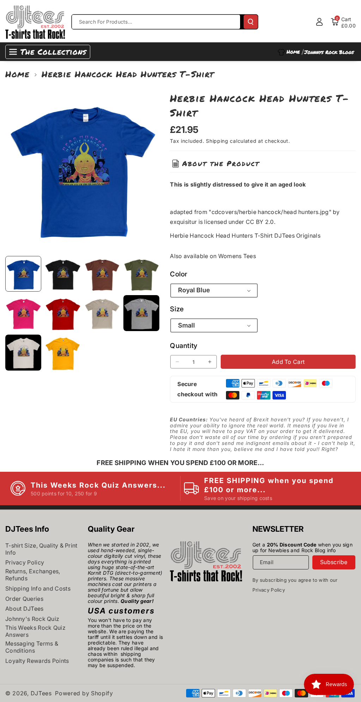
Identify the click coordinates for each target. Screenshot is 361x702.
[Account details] (319, 22)
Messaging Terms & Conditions (31, 647)
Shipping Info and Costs (38, 588)
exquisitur (183, 221)
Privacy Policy (24, 562)
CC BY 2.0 (260, 221)
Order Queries (24, 598)
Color (179, 274)
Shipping (217, 141)
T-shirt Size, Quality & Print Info (41, 549)
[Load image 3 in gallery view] (102, 274)
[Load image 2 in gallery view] (63, 274)
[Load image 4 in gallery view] (141, 274)
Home (17, 74)
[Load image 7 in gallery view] (102, 313)
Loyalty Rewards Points (37, 660)
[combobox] (156, 22)
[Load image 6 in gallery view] (63, 313)
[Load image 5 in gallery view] (23, 313)
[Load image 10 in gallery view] (63, 353)
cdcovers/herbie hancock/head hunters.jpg (270, 211)
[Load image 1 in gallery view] (23, 274)
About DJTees (24, 608)
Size (177, 309)
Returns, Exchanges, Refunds (32, 575)
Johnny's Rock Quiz (32, 618)
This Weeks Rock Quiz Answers (35, 631)
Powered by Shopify (84, 693)
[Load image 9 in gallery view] (23, 353)
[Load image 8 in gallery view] (141, 313)
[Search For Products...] (251, 22)
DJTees (41, 693)
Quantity (183, 346)
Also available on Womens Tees (213, 256)
